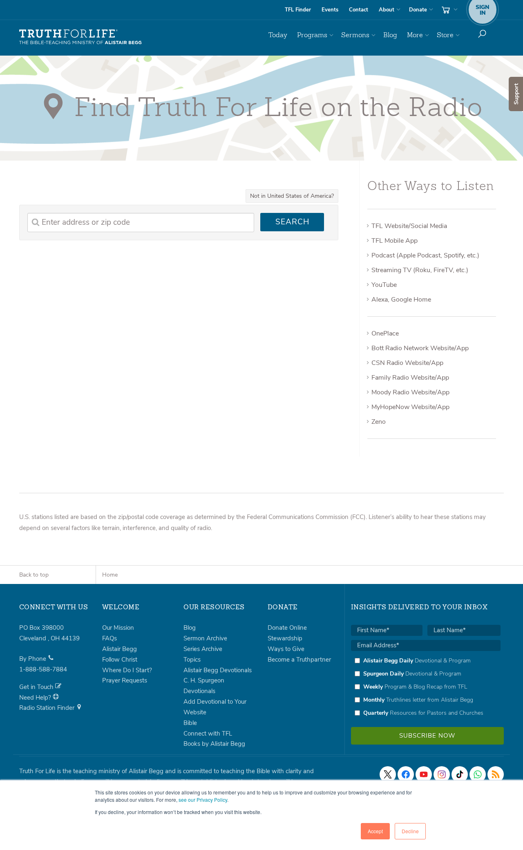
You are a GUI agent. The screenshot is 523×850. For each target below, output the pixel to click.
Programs (312, 35)
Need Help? (36, 697)
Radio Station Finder (47, 708)
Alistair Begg (119, 649)
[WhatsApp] (477, 774)
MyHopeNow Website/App (410, 407)
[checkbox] (426, 686)
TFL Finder (298, 9)
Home (110, 575)
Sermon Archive (205, 638)
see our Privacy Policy (203, 799)
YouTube (384, 284)
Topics (192, 659)
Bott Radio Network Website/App (420, 348)
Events (330, 9)
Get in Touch (37, 687)
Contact (358, 9)
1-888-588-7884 (43, 669)
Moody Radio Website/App (410, 392)
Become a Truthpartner (299, 659)
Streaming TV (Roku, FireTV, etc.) (419, 270)
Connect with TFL (207, 733)
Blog (390, 35)
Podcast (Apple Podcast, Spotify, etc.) (425, 255)
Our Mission (118, 628)
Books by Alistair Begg (214, 744)
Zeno (378, 421)
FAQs (109, 638)
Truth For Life (80, 37)
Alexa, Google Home (401, 299)
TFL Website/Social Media (409, 225)
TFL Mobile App (394, 240)
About (386, 9)
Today (277, 35)
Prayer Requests (124, 680)
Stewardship (285, 638)
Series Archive (202, 649)
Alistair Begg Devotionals (217, 670)
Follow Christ (119, 659)
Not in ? (292, 196)
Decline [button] (410, 831)
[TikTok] (459, 774)
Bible (190, 723)
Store (445, 35)
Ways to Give (286, 649)
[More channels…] (495, 774)
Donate (418, 9)
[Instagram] (442, 774)
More (415, 35)
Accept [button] (375, 831)
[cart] (448, 10)
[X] (388, 774)
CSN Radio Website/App (407, 362)
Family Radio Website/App (410, 377)
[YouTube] (424, 774)
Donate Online (287, 628)
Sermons (355, 35)
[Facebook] (406, 774)
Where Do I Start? (127, 670)
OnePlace (385, 333)
